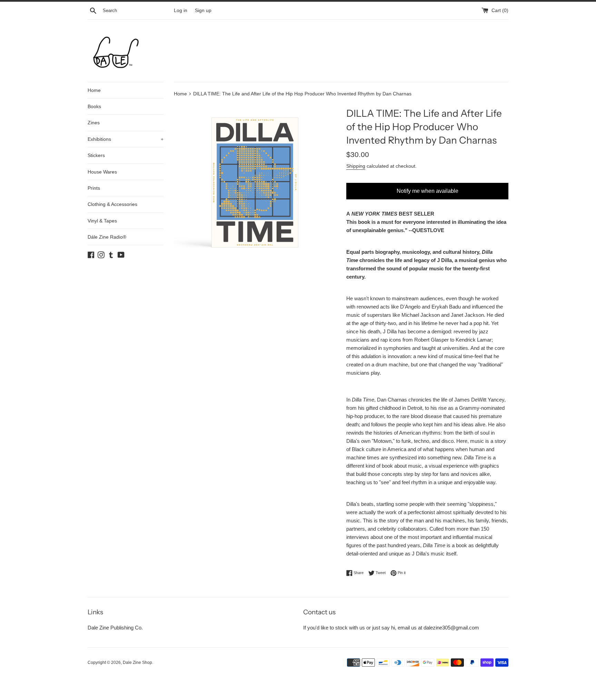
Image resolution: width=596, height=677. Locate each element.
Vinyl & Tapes (102, 220)
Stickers (96, 155)
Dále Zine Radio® (107, 237)
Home (94, 90)
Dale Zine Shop (137, 662)
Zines (94, 122)
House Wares (102, 172)
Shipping (355, 166)
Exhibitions (125, 139)
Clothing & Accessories (112, 204)
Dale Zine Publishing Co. (115, 628)
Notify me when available (427, 191)
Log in (180, 10)
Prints (94, 188)
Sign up (203, 10)
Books (94, 106)
